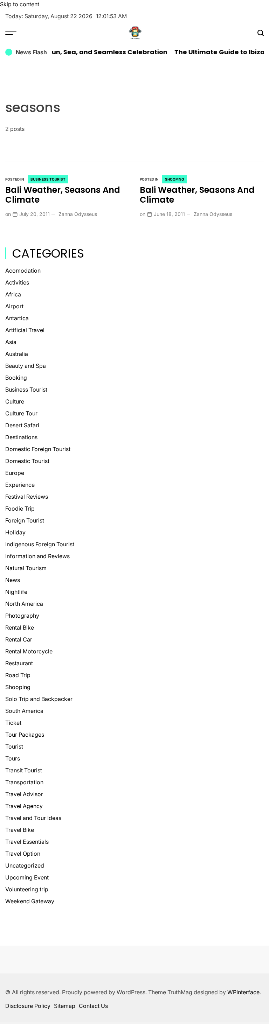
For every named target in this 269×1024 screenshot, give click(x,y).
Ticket (13, 722)
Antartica (17, 318)
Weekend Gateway (29, 901)
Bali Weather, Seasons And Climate (62, 195)
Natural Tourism (26, 567)
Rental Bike (19, 627)
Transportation (24, 782)
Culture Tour (21, 413)
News (12, 579)
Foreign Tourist (24, 520)
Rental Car (18, 639)
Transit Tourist (23, 770)
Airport (14, 306)
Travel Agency (24, 805)
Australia (16, 353)
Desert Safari (22, 425)
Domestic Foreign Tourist (37, 449)
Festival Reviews (26, 496)
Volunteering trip (26, 889)
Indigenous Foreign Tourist (39, 544)
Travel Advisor (24, 794)
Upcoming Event (27, 877)
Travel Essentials (27, 841)
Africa (13, 294)
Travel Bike (19, 829)
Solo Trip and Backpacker (39, 698)
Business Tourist (47, 179)
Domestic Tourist (27, 460)
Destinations (21, 437)
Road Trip (17, 675)
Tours (12, 758)
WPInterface (243, 992)
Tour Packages (24, 734)
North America (24, 603)
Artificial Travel (24, 330)
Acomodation (23, 270)
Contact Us (93, 1005)
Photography (22, 615)
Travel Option (22, 853)
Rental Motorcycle (29, 651)
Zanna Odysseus (77, 214)
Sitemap (64, 1005)
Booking (16, 377)
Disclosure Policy (27, 1005)
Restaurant (19, 663)
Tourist (14, 746)
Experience (20, 484)
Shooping (174, 179)
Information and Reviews (37, 556)
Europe (14, 472)
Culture (14, 401)
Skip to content (19, 4)
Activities (17, 282)
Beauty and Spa (25, 365)
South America (24, 710)
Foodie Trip (20, 508)
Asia (10, 341)
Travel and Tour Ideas (33, 817)
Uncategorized (24, 865)
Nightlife (16, 591)
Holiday (15, 532)
